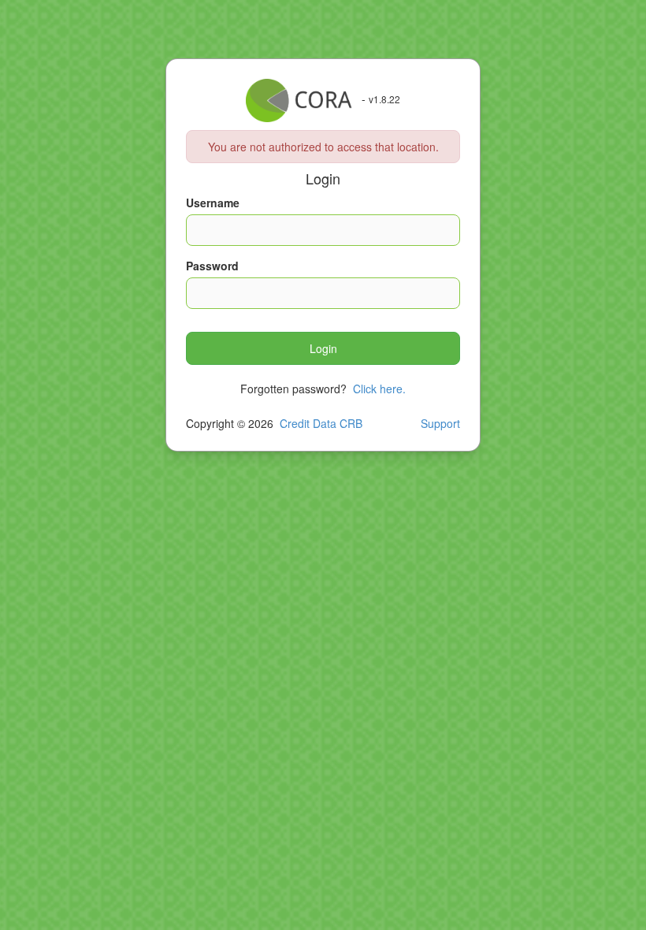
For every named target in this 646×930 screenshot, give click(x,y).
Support (440, 423)
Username (212, 202)
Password (212, 265)
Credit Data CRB (321, 423)
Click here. (379, 388)
